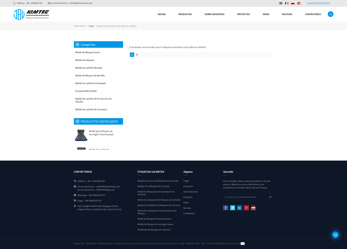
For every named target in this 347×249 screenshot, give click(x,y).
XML (203, 243)
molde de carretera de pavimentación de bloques (157, 212)
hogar (186, 180)
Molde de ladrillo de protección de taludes (93, 100)
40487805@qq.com (105, 189)
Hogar (162, 14)
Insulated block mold (86, 91)
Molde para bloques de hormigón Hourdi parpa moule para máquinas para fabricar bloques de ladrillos (103, 133)
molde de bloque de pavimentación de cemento (156, 193)
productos (185, 14)
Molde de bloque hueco (87, 52)
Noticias (287, 14)
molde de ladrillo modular (88, 67)
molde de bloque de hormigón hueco (156, 224)
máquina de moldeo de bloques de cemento (159, 205)
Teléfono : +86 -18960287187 (29, 3)
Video (266, 14)
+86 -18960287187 (96, 181)
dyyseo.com (91, 243)
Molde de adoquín (84, 60)
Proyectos (243, 14)
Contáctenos (313, 14)
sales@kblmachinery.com (108, 186)
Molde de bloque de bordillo (90, 75)
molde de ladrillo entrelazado (90, 83)
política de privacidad (217, 243)
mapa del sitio (193, 243)
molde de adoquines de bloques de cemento (159, 199)
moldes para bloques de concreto (153, 186)
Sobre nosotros (214, 14)
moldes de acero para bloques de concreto (158, 180)
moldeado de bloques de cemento (154, 229)
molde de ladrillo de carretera (91, 109)
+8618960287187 (96, 195)
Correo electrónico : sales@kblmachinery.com (71, 3)
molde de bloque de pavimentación (154, 218)
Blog (182, 243)
